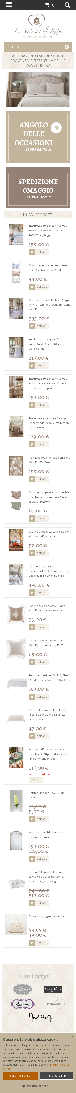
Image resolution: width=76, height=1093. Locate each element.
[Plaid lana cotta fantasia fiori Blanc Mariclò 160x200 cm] (16, 466)
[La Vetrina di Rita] (38, 16)
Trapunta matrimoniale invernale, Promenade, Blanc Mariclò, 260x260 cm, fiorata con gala (49, 383)
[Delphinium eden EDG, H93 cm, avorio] (16, 801)
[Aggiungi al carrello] (32, 252)
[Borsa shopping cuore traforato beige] (16, 924)
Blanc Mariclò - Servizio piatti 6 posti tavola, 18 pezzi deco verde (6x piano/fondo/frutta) (48, 754)
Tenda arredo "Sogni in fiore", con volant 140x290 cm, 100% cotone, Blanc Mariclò (49, 344)
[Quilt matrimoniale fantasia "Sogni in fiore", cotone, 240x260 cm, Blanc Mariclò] (16, 308)
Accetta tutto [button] (20, 1075)
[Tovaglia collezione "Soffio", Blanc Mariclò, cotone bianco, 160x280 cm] (16, 683)
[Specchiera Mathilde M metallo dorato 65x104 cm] (16, 840)
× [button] (71, 1037)
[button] (38, 1086)
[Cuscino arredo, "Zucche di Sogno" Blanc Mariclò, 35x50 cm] (16, 540)
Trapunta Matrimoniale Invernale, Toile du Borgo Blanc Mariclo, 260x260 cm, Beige (48, 230)
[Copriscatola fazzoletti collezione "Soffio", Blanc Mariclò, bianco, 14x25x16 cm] (16, 718)
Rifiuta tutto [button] (56, 1075)
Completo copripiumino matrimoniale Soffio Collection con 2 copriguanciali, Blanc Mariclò (49, 571)
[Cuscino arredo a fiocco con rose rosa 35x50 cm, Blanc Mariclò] (16, 273)
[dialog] (38, 1063)
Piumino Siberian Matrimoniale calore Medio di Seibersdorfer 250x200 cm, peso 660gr (47, 876)
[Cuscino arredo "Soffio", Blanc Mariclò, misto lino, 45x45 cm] (16, 614)
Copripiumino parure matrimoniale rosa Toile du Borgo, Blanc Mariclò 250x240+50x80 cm (49, 497)
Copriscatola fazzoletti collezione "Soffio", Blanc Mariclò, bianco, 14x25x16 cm (48, 714)
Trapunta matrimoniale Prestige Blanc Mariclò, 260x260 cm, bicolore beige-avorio (49, 422)
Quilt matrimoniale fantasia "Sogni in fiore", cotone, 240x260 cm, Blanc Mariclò (49, 304)
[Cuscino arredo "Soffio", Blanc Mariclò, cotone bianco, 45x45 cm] (16, 649)
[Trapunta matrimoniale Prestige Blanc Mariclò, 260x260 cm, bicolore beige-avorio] (16, 426)
